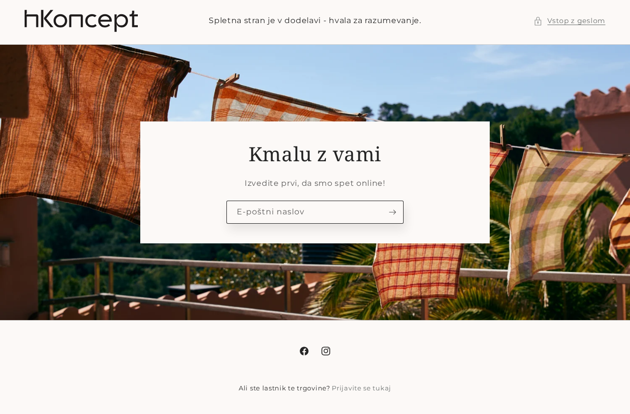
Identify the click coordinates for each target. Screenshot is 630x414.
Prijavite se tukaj (361, 388)
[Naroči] (392, 212)
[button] (569, 21)
